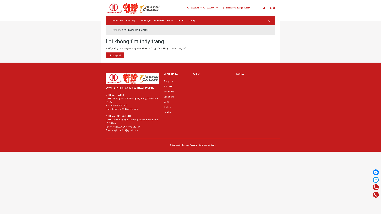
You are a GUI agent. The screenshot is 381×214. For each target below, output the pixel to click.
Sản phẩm (159, 21)
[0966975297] (375, 187)
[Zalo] (376, 180)
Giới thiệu (131, 21)
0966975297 (196, 8)
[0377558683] (375, 194)
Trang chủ (117, 21)
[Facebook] (376, 172)
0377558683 (212, 8)
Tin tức (180, 21)
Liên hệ (191, 21)
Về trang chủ (115, 55)
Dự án (170, 21)
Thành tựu (144, 21)
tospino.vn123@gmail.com (238, 8)
